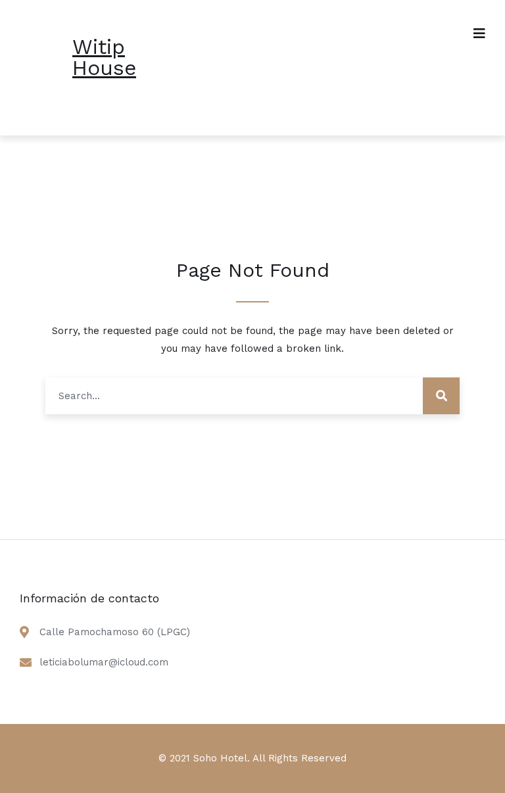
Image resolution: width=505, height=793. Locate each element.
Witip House (104, 57)
